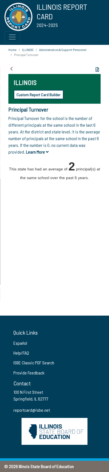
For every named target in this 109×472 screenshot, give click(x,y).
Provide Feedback (28, 372)
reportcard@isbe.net (31, 410)
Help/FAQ (21, 352)
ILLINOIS (28, 50)
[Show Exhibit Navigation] (11, 68)
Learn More (36, 151)
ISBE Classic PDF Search (33, 362)
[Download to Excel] (97, 69)
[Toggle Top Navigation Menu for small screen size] (12, 37)
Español (20, 343)
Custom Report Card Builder (38, 94)
